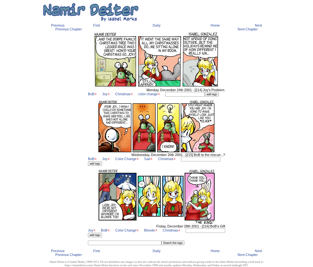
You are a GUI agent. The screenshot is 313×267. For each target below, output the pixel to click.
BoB (91, 94)
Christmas (123, 94)
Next (258, 25)
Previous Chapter (68, 29)
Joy (105, 94)
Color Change (125, 159)
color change (148, 94)
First (96, 25)
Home (215, 25)
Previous (58, 25)
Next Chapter (248, 29)
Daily (157, 25)
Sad (147, 159)
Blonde (149, 230)
